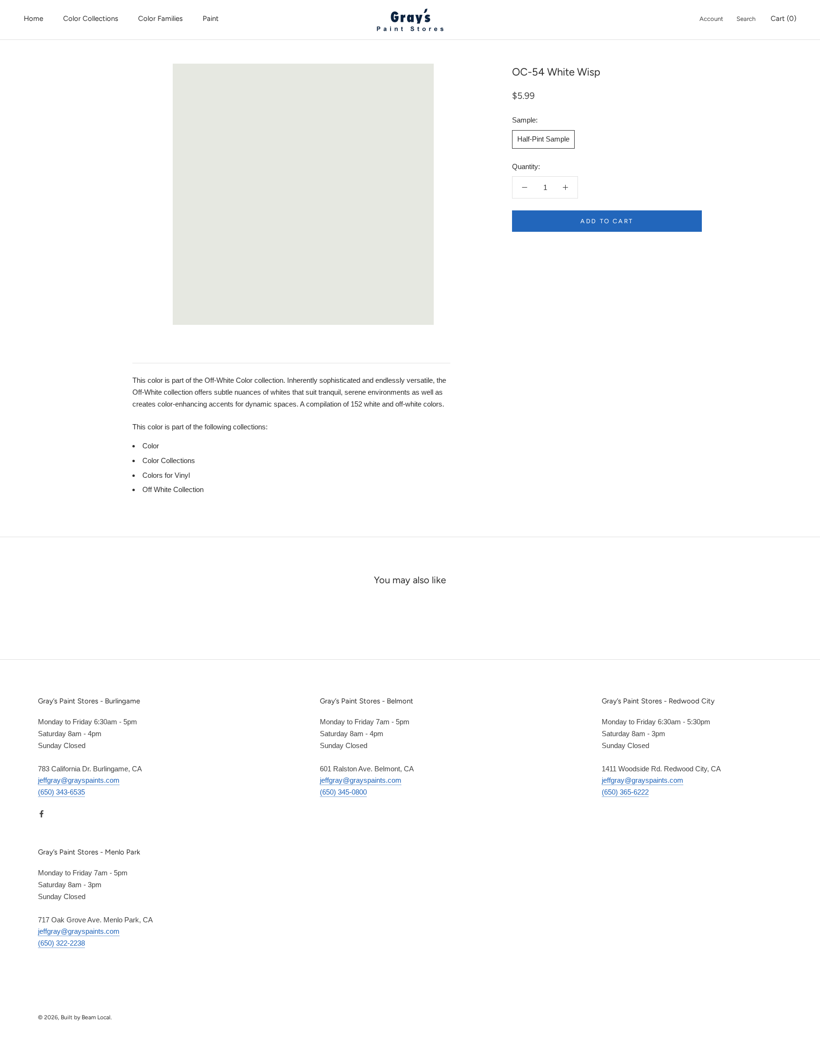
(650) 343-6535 (61, 792)
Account (711, 18)
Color (150, 446)
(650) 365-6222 (625, 792)
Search (745, 18)
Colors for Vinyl (166, 475)
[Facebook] (41, 814)
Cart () (783, 18)
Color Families (160, 18)
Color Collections (90, 18)
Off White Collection (173, 489)
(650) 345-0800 (343, 792)
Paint (211, 18)
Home (33, 18)
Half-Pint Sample (543, 138)
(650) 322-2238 (61, 943)
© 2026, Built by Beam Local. (75, 1017)
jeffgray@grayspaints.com (79, 780)
